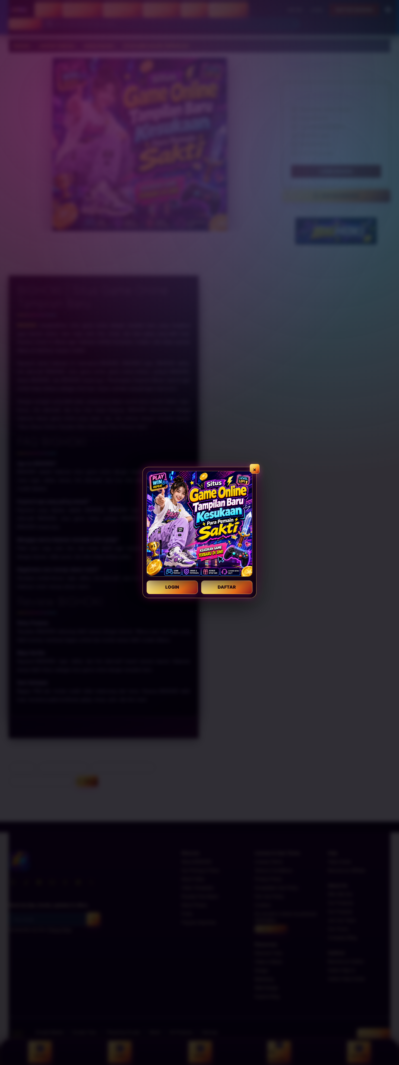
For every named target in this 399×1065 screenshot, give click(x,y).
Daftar (227, 587)
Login (172, 587)
